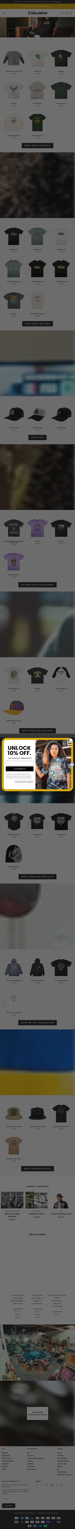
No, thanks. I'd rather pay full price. (24, 781)
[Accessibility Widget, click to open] (72, 765)
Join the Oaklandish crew (20, 768)
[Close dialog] (70, 740)
